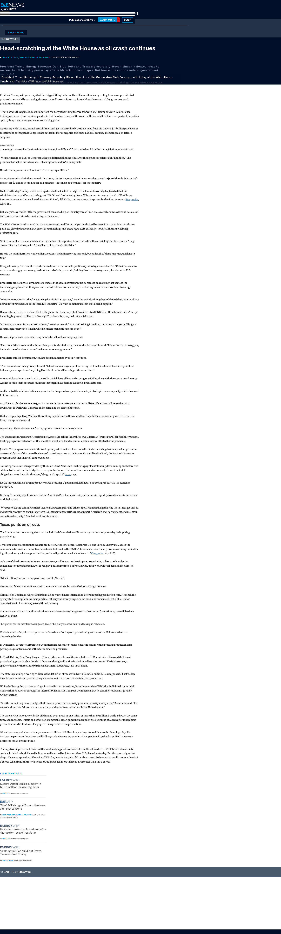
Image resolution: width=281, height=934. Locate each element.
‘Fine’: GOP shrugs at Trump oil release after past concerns (22, 807)
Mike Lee (24, 57)
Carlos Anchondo (40, 57)
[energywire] (10, 780)
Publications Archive (81, 20)
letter (68, 474)
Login (127, 19)
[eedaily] (7, 802)
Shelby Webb (7, 860)
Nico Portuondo (9, 815)
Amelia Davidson (24, 815)
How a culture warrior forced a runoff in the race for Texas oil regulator (23, 831)
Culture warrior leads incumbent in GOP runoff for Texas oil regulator (20, 785)
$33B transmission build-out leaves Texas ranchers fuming (20, 852)
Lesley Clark (10, 57)
